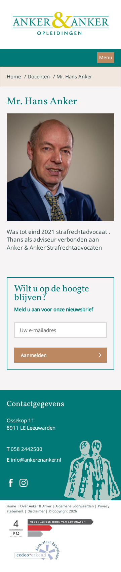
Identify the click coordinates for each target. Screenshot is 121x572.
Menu (105, 57)
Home (14, 76)
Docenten (39, 76)
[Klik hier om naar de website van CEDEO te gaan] (37, 550)
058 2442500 (26, 448)
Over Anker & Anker (35, 506)
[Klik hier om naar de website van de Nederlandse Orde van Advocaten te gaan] (51, 528)
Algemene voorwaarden (74, 506)
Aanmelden (34, 355)
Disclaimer (36, 511)
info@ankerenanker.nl (36, 459)
